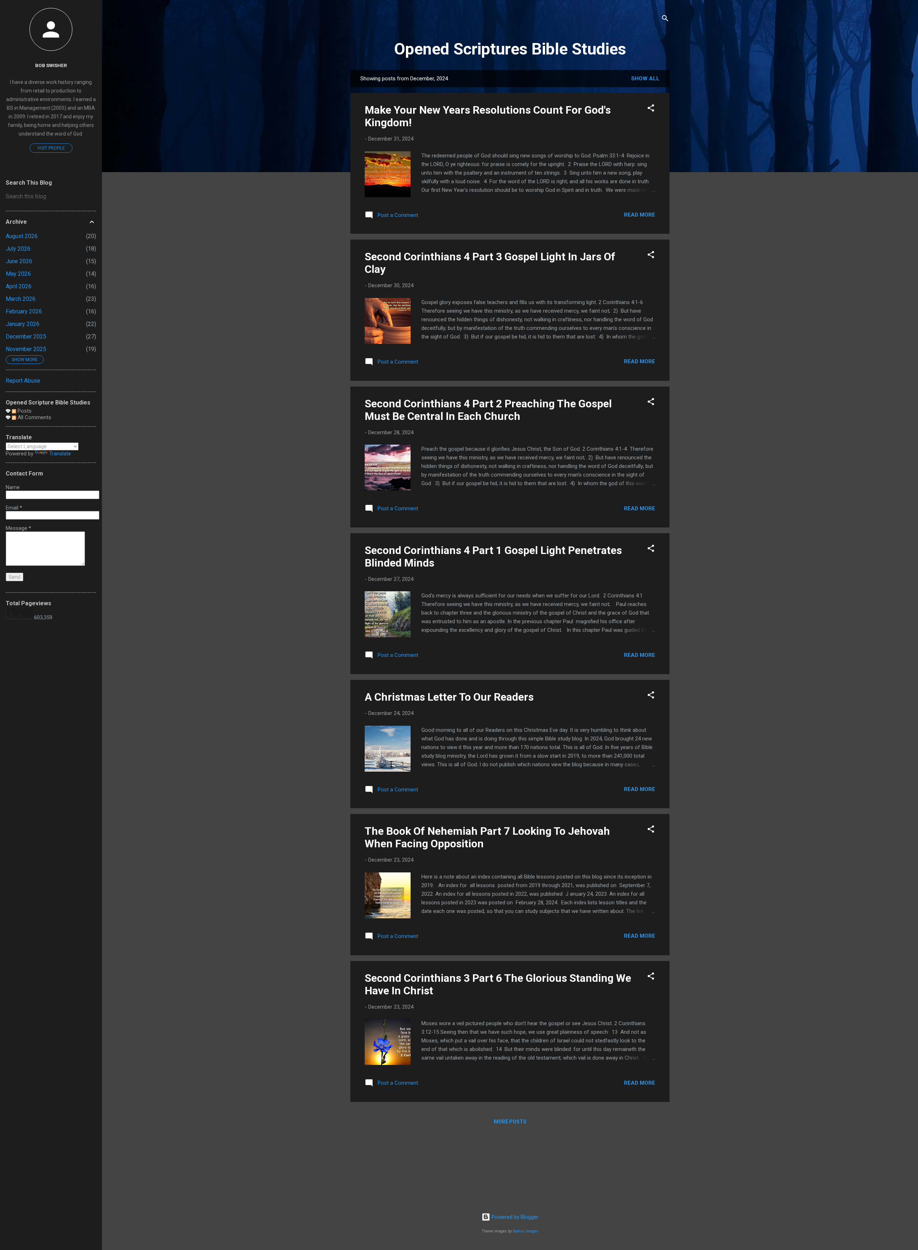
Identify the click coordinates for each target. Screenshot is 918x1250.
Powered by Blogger (514, 1217)
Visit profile (51, 148)
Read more (639, 215)
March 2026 (21, 298)
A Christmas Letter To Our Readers (449, 697)
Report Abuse (23, 380)
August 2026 (22, 236)
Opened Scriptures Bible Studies (510, 48)
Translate (60, 453)
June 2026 (19, 261)
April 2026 (19, 286)
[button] (651, 109)
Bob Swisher (51, 65)
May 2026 (18, 273)
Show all (645, 78)
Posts (24, 411)
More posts (510, 1121)
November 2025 (26, 349)
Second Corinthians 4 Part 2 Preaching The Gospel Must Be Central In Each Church (488, 409)
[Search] (665, 19)
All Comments (33, 417)
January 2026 (22, 324)
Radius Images (525, 1231)
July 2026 (18, 248)
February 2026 (24, 311)
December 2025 (26, 336)
